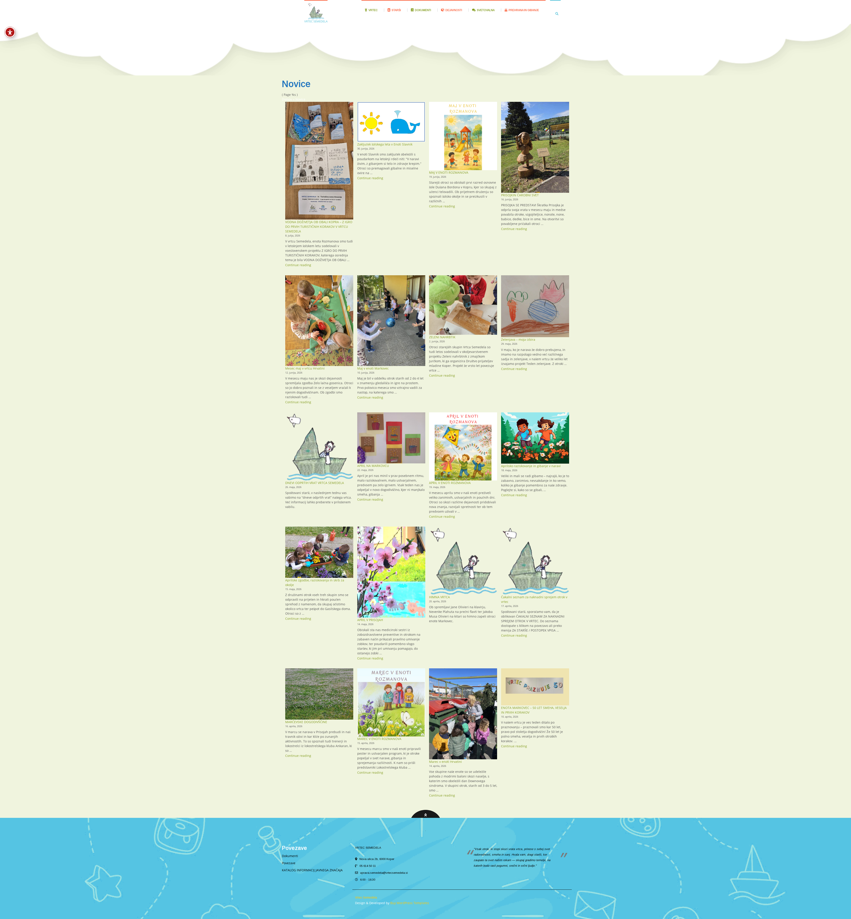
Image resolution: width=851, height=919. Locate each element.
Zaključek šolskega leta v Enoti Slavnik (384, 144)
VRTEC (373, 10)
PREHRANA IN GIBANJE (524, 10)
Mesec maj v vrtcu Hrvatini (305, 368)
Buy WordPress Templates (409, 903)
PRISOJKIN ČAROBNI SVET (520, 195)
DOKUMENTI (423, 10)
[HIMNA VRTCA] (463, 561)
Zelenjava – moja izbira (518, 339)
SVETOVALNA (486, 10)
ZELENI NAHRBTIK (442, 337)
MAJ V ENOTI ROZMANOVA (448, 172)
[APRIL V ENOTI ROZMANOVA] (463, 446)
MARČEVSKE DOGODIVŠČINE (306, 722)
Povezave (288, 863)
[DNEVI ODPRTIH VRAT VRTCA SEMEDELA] (319, 446)
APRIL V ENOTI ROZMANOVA (450, 483)
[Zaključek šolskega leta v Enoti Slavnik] (391, 122)
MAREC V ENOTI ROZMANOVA (379, 739)
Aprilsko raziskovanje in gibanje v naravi (531, 466)
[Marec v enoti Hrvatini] (463, 713)
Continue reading (298, 265)
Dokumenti (290, 856)
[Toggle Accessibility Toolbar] (10, 32)
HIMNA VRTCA (439, 597)
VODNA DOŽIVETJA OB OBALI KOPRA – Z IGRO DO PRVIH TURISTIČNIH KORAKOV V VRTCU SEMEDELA (318, 226)
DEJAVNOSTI (453, 10)
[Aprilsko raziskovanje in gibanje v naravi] (535, 438)
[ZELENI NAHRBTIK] (463, 305)
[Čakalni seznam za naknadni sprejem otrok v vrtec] (535, 561)
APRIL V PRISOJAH (370, 620)
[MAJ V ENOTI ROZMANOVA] (463, 136)
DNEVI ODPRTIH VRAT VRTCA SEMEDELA (314, 483)
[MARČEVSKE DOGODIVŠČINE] (319, 693)
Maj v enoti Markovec (373, 368)
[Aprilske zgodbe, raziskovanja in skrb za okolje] (319, 552)
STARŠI (396, 10)
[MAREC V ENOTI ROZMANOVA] (391, 702)
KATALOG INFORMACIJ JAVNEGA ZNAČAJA (312, 870)
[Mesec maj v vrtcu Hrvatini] (319, 320)
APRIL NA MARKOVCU (373, 466)
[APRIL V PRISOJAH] (391, 572)
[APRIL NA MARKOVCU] (391, 437)
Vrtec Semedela (366, 897)
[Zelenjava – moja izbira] (535, 306)
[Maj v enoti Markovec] (391, 320)
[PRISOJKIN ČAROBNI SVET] (535, 147)
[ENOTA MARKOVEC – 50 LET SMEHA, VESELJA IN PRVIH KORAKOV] (535, 686)
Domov (287, 99)
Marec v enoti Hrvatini (445, 762)
